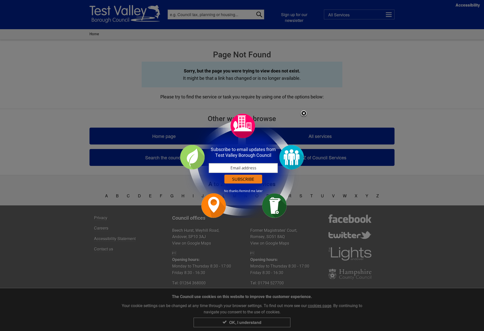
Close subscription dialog (304, 114)
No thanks (231, 191)
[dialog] (242, 165)
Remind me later (251, 191)
